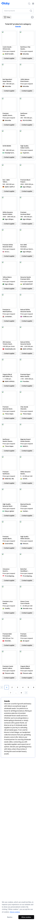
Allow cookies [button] (26, 917)
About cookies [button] (15, 912)
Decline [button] (9, 917)
